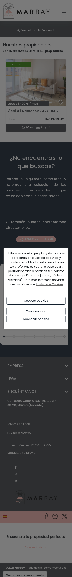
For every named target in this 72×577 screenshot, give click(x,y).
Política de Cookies (49, 284)
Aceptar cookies (36, 301)
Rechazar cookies (36, 319)
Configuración (36, 311)
